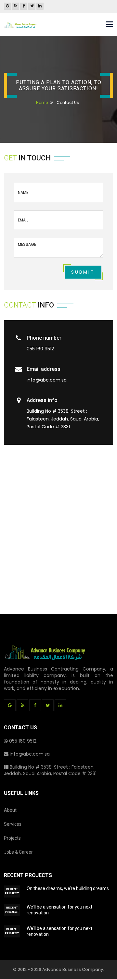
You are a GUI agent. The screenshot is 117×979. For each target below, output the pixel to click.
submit (83, 272)
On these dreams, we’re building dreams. (68, 888)
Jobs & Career (18, 852)
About (10, 810)
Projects (12, 838)
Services (12, 824)
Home (42, 102)
